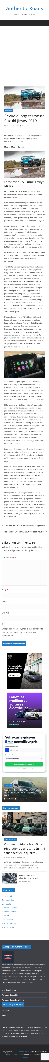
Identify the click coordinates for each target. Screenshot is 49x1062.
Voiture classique (9, 923)
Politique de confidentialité (13, 1000)
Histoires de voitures (10, 908)
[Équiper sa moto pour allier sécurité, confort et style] (9, 878)
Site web (6, 613)
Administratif (7, 896)
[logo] (8, 953)
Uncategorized (7, 919)
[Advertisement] (24, 51)
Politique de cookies (10, 995)
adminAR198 (21, 858)
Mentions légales (9, 990)
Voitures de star (8, 927)
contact (25, 1036)
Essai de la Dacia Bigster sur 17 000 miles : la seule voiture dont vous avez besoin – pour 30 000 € (24, 792)
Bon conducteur (10, 839)
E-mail (5, 601)
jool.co (4, 1015)
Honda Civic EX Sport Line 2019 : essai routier (24, 531)
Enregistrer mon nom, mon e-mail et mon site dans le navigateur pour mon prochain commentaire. (22, 632)
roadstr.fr (6, 1010)
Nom (5, 590)
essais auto (8, 110)
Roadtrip (5, 915)
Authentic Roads (24, 8)
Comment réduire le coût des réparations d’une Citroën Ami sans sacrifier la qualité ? (24, 848)
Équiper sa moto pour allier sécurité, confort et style (30, 876)
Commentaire (9, 557)
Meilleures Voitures (9, 912)
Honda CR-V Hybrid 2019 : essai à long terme (25, 525)
